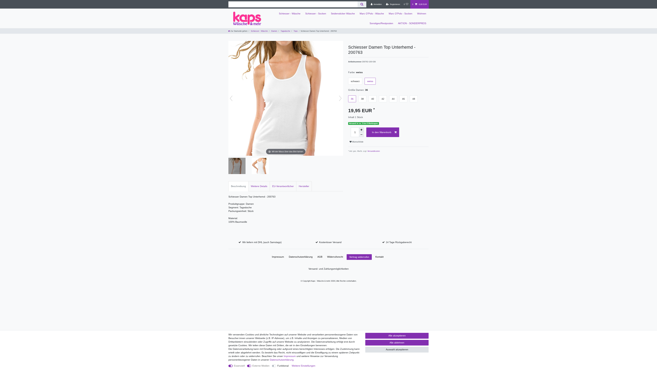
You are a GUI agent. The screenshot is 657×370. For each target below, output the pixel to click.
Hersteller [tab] (304, 186)
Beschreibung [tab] (238, 186)
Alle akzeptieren (397, 335)
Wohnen (421, 13)
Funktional (283, 365)
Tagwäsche (285, 31)
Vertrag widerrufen (359, 257)
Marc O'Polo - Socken (400, 13)
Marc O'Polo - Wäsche (372, 13)
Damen (274, 31)
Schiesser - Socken (315, 13)
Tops (295, 31)
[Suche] (362, 4)
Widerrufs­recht (335, 256)
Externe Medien (260, 365)
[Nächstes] (340, 98)
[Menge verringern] (361, 134)
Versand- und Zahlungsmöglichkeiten (328, 268)
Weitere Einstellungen (303, 365)
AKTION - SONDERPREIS (412, 23)
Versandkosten (373, 151)
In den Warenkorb (381, 132)
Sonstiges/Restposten (381, 23)
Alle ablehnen (397, 342)
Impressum (278, 256)
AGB (319, 256)
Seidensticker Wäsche (343, 13)
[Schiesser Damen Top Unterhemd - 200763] (237, 166)
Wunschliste (357, 142)
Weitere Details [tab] (259, 186)
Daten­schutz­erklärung (301, 256)
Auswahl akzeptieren (397, 349)
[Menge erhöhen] (361, 129)
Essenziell (239, 365)
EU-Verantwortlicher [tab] (283, 186)
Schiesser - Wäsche (289, 13)
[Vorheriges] (231, 98)
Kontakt (379, 256)
